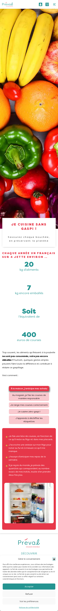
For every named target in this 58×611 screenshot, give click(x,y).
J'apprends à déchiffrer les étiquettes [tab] (29, 420)
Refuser (29, 594)
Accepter (29, 586)
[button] (54, 559)
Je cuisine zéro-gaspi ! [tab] (29, 411)
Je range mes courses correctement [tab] (29, 405)
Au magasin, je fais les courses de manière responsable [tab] (29, 397)
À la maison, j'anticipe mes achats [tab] (29, 388)
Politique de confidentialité (29, 607)
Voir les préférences (29, 601)
